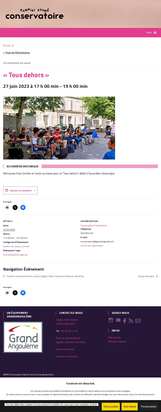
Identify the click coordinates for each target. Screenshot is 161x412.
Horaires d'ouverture (67, 356)
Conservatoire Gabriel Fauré (93, 225)
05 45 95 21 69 (69, 331)
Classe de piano (146, 276)
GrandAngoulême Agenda (15, 254)
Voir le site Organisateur (91, 245)
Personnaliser (149, 406)
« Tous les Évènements (16, 53)
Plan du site (114, 337)
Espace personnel (65, 349)
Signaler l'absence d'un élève (70, 342)
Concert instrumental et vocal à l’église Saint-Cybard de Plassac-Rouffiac (45, 276)
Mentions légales (117, 341)
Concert (26, 246)
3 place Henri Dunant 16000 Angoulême (67, 322)
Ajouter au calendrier (21, 190)
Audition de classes (12, 246)
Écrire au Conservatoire (68, 338)
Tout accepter (110, 406)
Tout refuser (129, 406)
